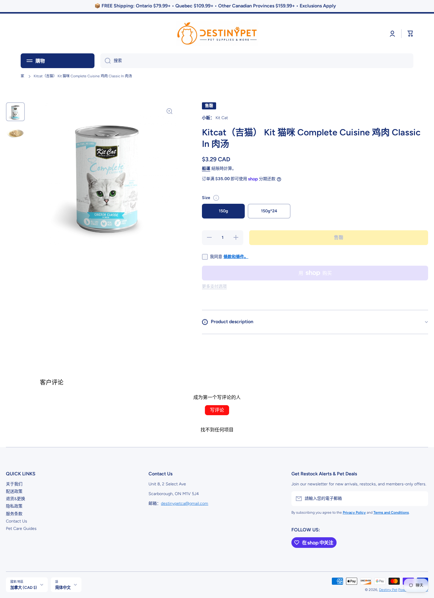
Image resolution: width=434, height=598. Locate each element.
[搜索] (105, 60)
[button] (410, 34)
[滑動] (216, 198)
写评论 (217, 410)
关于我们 (14, 484)
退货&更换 (15, 498)
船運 (206, 168)
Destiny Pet (388, 590)
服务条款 (14, 513)
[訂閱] (420, 498)
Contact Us (16, 521)
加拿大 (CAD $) (23, 587)
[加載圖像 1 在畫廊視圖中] (15, 111)
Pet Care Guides (21, 528)
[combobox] (256, 60)
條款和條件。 (235, 256)
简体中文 (63, 587)
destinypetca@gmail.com (184, 503)
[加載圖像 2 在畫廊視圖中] (15, 133)
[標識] (217, 33)
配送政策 (14, 491)
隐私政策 (14, 506)
